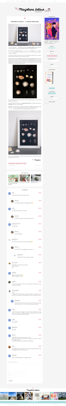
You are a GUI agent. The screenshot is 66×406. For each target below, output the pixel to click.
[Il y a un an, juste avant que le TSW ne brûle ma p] (4, 396)
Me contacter (29, 1)
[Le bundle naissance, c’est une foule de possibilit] (45, 396)
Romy (19, 404)
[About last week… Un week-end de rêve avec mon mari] (62, 396)
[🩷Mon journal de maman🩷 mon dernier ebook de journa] (54, 396)
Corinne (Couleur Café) (16, 223)
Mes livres (17, 1)
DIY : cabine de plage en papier (25, 182)
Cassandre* (14, 272)
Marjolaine (13, 165)
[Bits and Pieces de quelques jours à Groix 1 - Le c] (20, 396)
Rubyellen (36, 50)
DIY (21, 163)
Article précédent (12, 168)
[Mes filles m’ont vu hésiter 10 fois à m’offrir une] (29, 396)
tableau (24, 163)
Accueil (8, 1)
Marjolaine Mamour (15, 290)
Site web (9, 377)
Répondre (40, 200)
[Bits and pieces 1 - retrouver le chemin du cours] (12, 396)
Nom (9, 372)
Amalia (13, 192)
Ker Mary (13, 319)
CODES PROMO (23, 1)
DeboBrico (14, 281)
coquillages (18, 163)
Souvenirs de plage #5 (34, 182)
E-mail (9, 375)
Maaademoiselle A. (15, 239)
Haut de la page (55, 404)
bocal (17, 47)
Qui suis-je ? (13, 1)
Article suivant (38, 168)
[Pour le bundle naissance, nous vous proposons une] (37, 396)
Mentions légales (36, 1)
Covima (13, 346)
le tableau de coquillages (26, 50)
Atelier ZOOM (47, 103)
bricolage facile (12, 163)
